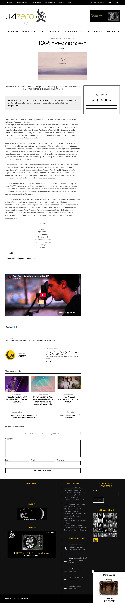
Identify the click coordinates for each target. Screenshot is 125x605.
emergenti (18, 340)
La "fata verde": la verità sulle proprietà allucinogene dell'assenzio (75, 516)
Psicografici (24, 598)
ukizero (63, 48)
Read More (50, 362)
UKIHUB (69, 2)
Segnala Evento (49, 2)
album (7, 340)
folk (24, 340)
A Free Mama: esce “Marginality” (67, 414)
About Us (10, 2)
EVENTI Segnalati (35, 2)
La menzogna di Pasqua (73, 525)
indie (28, 340)
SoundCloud (12, 253)
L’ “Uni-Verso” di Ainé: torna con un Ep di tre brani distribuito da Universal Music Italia (43, 400)
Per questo (109, 600)
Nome (7, 460)
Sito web (60, 460)
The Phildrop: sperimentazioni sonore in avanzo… (69, 399)
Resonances (41, 340)
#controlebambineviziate (73, 488)
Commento (9, 439)
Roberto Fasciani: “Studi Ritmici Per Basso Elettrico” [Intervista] (17, 399)
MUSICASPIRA (56, 38)
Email (33, 460)
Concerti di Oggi (21, 2)
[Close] (93, 571)
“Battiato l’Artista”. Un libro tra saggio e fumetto (77, 560)
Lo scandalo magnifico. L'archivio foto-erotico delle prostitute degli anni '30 (74, 492)
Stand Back (51, 340)
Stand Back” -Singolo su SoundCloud (21, 258)
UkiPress (61, 2)
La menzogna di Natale (73, 497)
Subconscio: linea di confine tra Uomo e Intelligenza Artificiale (24, 414)
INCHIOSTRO (109, 598)
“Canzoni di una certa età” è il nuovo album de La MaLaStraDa (61, 353)
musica (33, 340)
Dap (12, 340)
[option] (17, 389)
